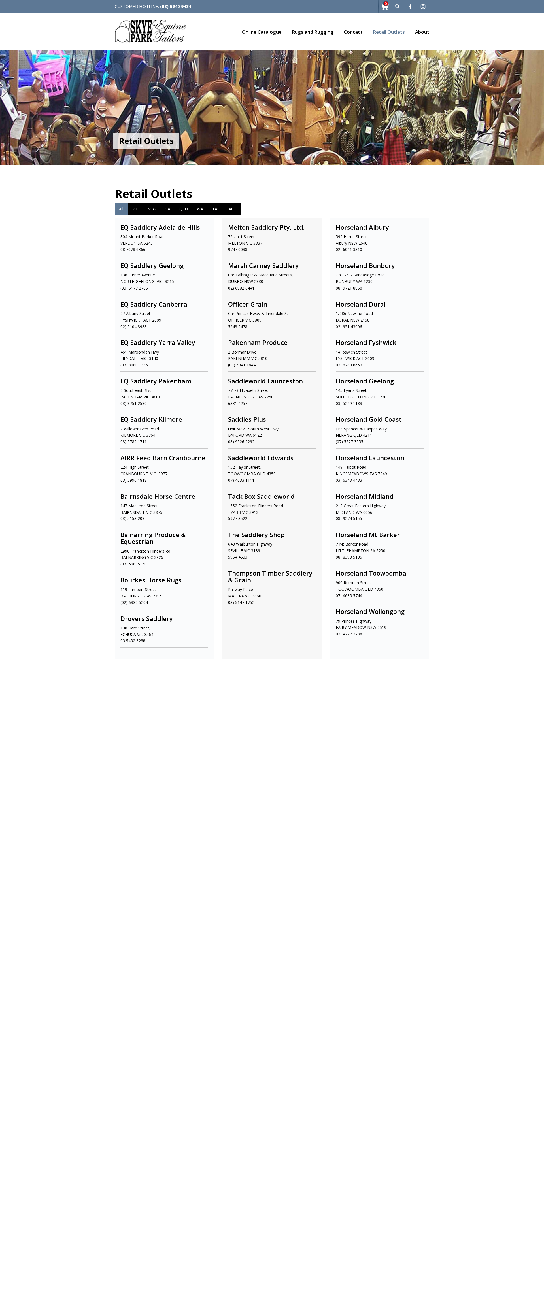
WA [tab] (200, 209)
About (422, 32)
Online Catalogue (262, 32)
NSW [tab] (151, 209)
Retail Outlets (389, 32)
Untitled (410, 7)
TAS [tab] (216, 209)
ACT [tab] (232, 209)
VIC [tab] (135, 209)
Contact (353, 32)
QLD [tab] (183, 209)
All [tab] (121, 209)
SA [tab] (167, 209)
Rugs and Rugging (312, 32)
